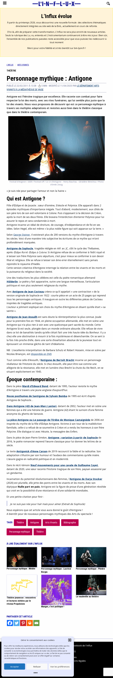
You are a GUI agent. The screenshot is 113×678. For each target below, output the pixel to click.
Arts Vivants (51, 522)
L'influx (10, 65)
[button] (69, 640)
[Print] (30, 623)
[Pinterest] (23, 623)
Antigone (34, 522)
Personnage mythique (19, 531)
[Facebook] (10, 623)
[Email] (36, 623)
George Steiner (21, 234)
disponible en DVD (41, 354)
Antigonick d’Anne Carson (31, 451)
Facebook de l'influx (81, 645)
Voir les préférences (60, 666)
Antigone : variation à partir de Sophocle (73, 437)
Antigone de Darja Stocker (86, 479)
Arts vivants (23, 65)
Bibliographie (70, 522)
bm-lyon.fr (79, 48)
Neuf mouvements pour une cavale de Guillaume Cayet (64, 465)
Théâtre (20, 522)
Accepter (14, 666)
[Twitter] (17, 623)
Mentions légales (77, 660)
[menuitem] (12, 65)
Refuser (37, 666)
